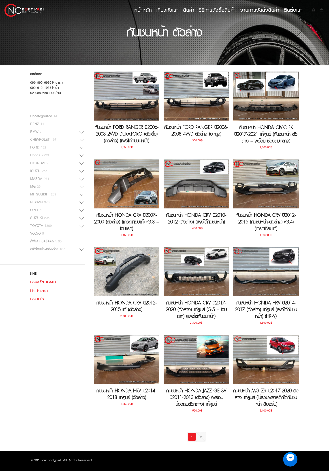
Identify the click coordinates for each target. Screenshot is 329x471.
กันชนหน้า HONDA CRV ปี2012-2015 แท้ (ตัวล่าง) (126, 306)
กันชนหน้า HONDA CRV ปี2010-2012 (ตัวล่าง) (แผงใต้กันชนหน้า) (196, 218)
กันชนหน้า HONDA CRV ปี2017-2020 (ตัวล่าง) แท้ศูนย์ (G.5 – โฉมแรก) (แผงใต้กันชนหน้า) (196, 309)
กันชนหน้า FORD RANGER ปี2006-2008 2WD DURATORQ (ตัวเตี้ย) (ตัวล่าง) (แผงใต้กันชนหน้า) (127, 134)
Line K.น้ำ (37, 299)
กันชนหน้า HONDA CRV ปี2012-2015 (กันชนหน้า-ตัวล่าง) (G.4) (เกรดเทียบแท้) (266, 222)
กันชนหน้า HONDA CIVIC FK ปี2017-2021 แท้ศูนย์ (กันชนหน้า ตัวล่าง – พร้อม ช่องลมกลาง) (265, 134)
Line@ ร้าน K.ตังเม (43, 282)
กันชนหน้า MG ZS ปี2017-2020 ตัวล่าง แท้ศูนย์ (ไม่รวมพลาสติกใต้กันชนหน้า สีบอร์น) (266, 397)
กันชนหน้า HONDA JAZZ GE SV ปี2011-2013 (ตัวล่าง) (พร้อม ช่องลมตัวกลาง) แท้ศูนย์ (196, 397)
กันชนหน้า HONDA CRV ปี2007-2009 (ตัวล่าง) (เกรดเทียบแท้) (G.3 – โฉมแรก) (126, 222)
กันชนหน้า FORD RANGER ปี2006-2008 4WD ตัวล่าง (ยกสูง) (196, 131)
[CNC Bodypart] (24, 10)
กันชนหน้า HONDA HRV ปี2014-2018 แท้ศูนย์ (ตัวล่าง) (126, 394)
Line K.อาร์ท (39, 290)
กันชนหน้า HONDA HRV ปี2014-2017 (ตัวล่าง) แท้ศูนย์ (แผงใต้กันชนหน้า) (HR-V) (266, 309)
